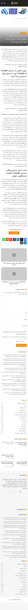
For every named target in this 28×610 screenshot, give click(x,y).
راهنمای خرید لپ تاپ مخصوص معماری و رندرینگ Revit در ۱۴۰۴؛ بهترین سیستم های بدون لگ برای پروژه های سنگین (13, 385)
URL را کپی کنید (14, 233)
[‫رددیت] (7, 239)
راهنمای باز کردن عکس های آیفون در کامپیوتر (22, 462)
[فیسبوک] (25, 239)
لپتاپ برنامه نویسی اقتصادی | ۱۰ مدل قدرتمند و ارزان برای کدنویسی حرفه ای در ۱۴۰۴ (14, 389)
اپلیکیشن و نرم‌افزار (22, 403)
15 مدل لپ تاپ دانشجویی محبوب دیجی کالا (7, 455)
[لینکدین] (18, 239)
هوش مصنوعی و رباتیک (20, 433)
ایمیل (25, 319)
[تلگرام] (25, 242)
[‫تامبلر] (14, 239)
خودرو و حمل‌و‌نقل (22, 412)
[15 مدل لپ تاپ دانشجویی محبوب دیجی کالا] (7, 447)
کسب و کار (23, 419)
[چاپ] (21, 242)
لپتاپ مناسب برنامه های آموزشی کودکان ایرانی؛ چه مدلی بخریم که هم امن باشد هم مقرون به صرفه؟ (14, 359)
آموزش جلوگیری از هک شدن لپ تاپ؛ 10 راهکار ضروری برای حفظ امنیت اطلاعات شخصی (14, 376)
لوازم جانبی (17, 18)
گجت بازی (24, 421)
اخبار (25, 405)
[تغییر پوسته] (4, 4)
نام (26, 313)
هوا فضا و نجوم (22, 431)
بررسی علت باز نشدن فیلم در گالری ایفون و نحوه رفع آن (7, 463)
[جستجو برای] (2, 4)
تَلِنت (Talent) (23, 408)
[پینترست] (10, 239)
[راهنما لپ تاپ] (14, 3)
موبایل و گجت (23, 428)
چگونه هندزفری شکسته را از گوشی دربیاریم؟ (21, 443)
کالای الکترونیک (22, 417)
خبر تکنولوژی (23, 410)
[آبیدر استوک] (14, 11)
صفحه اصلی (23, 18)
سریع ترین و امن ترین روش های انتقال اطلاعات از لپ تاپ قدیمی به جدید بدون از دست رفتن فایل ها (14, 355)
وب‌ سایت (24, 325)
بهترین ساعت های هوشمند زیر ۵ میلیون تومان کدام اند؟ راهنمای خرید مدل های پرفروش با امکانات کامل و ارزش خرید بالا (14, 364)
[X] (21, 239)
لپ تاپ (24, 424)
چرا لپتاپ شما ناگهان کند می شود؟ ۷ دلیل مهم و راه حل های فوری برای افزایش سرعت (13, 380)
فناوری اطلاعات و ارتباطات (20, 414)
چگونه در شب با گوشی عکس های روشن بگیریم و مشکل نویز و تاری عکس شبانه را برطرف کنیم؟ (15, 368)
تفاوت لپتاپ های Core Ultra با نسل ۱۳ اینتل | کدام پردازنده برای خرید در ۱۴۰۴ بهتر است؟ (15, 393)
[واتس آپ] (3, 239)
